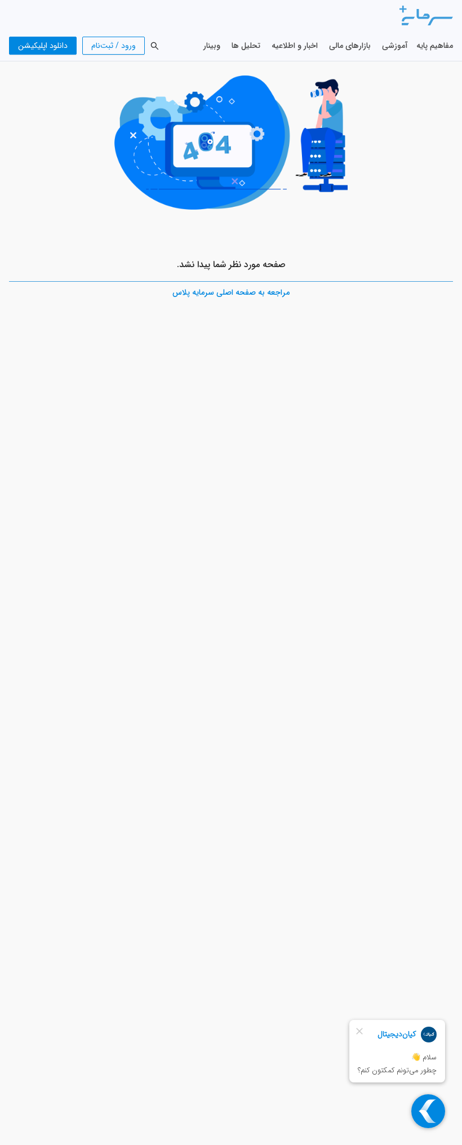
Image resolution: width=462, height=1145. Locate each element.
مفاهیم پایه (434, 45)
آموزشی (395, 45)
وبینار (211, 45)
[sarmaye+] (426, 15)
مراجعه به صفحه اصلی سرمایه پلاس (231, 292)
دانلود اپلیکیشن (43, 45)
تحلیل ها (246, 45)
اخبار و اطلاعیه (295, 45)
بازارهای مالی (350, 45)
